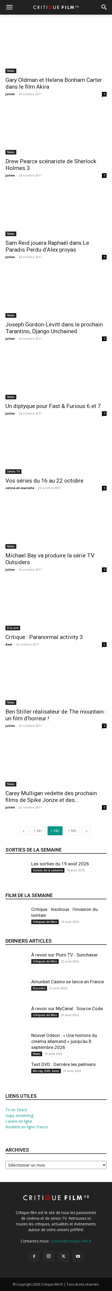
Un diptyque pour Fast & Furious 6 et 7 (53, 406)
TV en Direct (16, 1109)
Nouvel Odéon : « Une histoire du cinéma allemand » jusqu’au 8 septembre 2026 (64, 1041)
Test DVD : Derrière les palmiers (63, 1064)
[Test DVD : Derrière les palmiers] (16, 1075)
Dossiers (39, 988)
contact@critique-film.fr (71, 1241)
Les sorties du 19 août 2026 (60, 863)
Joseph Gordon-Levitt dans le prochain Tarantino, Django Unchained (54, 328)
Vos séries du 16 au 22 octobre (44, 480)
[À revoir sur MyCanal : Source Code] (16, 1020)
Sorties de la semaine (33, 850)
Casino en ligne (18, 1121)
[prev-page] (23, 830)
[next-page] (86, 830)
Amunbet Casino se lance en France (67, 981)
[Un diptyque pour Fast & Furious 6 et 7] (56, 374)
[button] (9, 7)
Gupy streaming (19, 1115)
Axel (8, 644)
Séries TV (13, 471)
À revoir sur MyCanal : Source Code (67, 1008)
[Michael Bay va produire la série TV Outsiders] (56, 524)
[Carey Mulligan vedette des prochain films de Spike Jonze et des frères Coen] (56, 761)
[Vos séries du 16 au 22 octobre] (56, 449)
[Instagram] (48, 1256)
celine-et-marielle (19, 488)
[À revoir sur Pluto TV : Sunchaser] (16, 966)
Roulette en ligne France (26, 1126)
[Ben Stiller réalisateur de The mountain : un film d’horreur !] (56, 680)
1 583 (72, 830)
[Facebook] (34, 1256)
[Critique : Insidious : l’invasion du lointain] (16, 920)
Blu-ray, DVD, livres (46, 1071)
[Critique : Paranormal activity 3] (56, 605)
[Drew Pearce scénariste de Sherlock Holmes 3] (56, 130)
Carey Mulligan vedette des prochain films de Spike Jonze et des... (51, 796)
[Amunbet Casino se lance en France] (16, 993)
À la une (12, 628)
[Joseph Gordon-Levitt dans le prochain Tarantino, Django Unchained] (56, 293)
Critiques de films (45, 922)
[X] (63, 1256)
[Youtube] (78, 1256)
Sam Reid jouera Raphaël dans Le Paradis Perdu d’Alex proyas (47, 246)
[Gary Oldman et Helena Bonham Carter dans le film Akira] (56, 48)
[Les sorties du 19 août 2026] (16, 875)
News (11, 71)
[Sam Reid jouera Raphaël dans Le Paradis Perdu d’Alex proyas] (56, 211)
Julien (10, 94)
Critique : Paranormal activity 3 (44, 637)
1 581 (38, 830)
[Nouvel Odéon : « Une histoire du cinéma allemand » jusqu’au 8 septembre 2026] (16, 1046)
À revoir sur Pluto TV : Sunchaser (64, 955)
